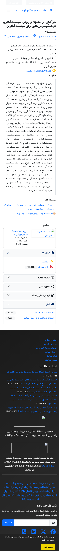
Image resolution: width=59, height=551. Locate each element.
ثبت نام (12, 3)
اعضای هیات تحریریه (46, 347)
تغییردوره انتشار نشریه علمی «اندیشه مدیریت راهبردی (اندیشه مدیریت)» (33, 389)
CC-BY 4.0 (47, 465)
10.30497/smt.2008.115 (38, 70)
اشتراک (8, 522)
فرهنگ (50, 204)
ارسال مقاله (51, 351)
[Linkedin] (34, 532)
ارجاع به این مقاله (41, 295)
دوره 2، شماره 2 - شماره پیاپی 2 (19, 233)
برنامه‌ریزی (20, 204)
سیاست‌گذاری (37, 204)
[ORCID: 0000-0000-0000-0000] (34, 36)
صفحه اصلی (51, 339)
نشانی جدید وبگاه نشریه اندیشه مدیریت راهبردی (31, 371)
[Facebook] (53, 532)
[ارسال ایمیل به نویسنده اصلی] (5, 36)
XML (45, 261)
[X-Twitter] (43, 532)
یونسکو (39, 208)
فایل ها (46, 252)
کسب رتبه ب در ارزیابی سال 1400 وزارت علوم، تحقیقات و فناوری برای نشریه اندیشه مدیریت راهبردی (33, 399)
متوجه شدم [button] (48, 547)
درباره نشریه (50, 343)
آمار (48, 304)
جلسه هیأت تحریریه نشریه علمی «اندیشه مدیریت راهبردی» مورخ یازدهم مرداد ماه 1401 (32, 409)
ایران (29, 208)
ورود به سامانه (34, 3)
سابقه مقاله (44, 277)
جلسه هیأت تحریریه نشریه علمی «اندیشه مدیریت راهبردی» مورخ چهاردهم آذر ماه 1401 (32, 381)
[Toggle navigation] (8, 11)
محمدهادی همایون (46, 36)
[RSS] (24, 532)
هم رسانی (44, 286)
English (46, 3)
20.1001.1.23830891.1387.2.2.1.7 (35, 214)
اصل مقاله (37, 266)
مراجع (46, 224)
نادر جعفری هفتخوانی (18, 36)
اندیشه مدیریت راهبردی (33, 10)
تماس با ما (52, 355)
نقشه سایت (51, 359)
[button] (39, 540)
